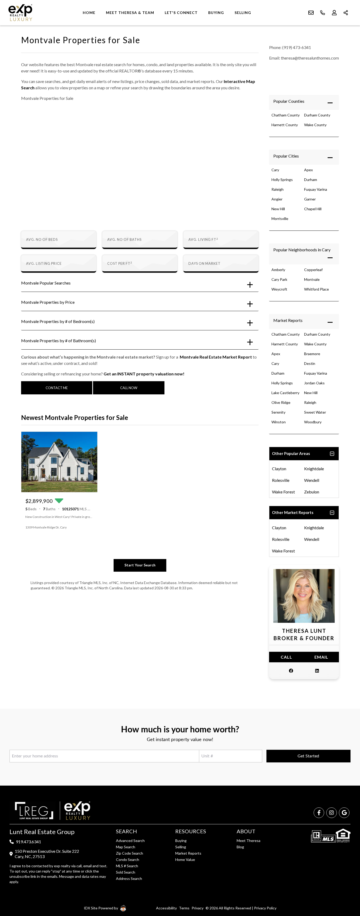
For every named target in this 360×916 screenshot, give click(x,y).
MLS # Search (127, 866)
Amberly (278, 269)
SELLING (243, 12)
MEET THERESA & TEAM (130, 12)
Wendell (311, 480)
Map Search (125, 847)
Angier (277, 199)
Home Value (185, 859)
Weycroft (279, 289)
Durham (310, 179)
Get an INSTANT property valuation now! (144, 373)
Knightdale (314, 468)
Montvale (312, 279)
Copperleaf (313, 269)
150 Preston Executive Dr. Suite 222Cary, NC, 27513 (47, 854)
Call (286, 656)
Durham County (317, 115)
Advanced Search (130, 840)
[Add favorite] (89, 527)
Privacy (197, 908)
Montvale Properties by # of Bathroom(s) (58, 340)
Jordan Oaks (314, 383)
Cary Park (279, 279)
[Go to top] (346, 887)
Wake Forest (283, 491)
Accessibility (166, 908)
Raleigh (277, 189)
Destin (309, 363)
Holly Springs (282, 179)
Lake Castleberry (285, 392)
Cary (275, 170)
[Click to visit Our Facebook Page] (291, 671)
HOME (89, 12)
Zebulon (311, 491)
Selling (180, 847)
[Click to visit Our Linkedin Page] (317, 671)
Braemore (312, 353)
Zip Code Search (129, 853)
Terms (184, 908)
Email (321, 656)
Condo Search (127, 859)
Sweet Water (315, 412)
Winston (278, 422)
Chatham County (285, 115)
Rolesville (280, 480)
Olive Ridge (280, 402)
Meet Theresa (248, 840)
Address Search (129, 878)
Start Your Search (139, 565)
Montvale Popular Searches (46, 282)
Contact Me (57, 388)
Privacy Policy (265, 908)
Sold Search (125, 872)
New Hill (278, 209)
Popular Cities (286, 155)
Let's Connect (181, 12)
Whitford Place (316, 289)
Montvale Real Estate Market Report (216, 356)
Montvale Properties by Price (48, 302)
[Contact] (345, 875)
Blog (240, 847)
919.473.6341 (28, 841)
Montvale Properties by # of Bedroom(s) (58, 321)
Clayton (279, 468)
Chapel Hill (313, 209)
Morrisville (279, 218)
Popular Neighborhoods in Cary (301, 249)
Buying (181, 840)
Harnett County (284, 125)
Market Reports (288, 320)
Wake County (315, 125)
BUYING (216, 12)
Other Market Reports (292, 512)
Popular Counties (288, 101)
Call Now (128, 388)
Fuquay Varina (315, 189)
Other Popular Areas (291, 453)
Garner (310, 199)
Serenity (278, 412)
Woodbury (313, 422)
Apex (308, 170)
